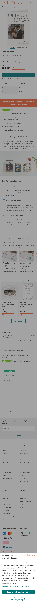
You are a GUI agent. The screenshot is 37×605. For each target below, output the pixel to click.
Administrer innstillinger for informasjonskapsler (18, 599)
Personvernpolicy (22, 586)
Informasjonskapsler (9, 586)
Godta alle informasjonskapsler (18, 592)
